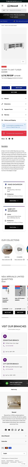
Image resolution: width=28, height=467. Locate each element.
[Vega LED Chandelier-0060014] (7, 291)
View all (3, 281)
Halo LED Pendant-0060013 (20, 299)
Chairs (19, 257)
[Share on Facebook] (9, 138)
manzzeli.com (7, 458)
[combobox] (14, 10)
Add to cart (19, 87)
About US (3, 460)
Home (2, 25)
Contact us (17, 460)
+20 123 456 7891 (9, 369)
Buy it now (14, 92)
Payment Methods (10, 460)
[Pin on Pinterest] (12, 138)
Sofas (7, 257)
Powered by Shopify (14, 458)
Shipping (10, 78)
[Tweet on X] (6, 138)
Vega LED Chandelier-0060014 (5, 300)
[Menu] (2, 5)
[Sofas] (7, 249)
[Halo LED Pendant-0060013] (20, 291)
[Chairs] (19, 249)
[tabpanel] (14, 160)
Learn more (19, 1)
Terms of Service (4, 463)
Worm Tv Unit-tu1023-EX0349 (11, 25)
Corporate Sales (13, 462)
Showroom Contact (5, 462)
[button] (25, 5)
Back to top (14, 389)
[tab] (4, 146)
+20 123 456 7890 (9, 345)
